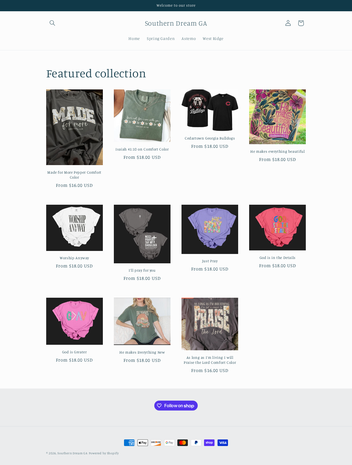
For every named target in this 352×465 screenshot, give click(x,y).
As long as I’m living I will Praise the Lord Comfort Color (210, 360)
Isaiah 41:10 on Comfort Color (142, 149)
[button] (52, 23)
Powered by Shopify (104, 453)
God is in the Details (278, 257)
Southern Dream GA (72, 453)
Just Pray (210, 261)
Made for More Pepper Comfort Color (74, 174)
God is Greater (74, 352)
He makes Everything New (142, 352)
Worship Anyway (74, 258)
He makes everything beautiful (277, 151)
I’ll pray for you (142, 270)
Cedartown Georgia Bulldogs (210, 138)
